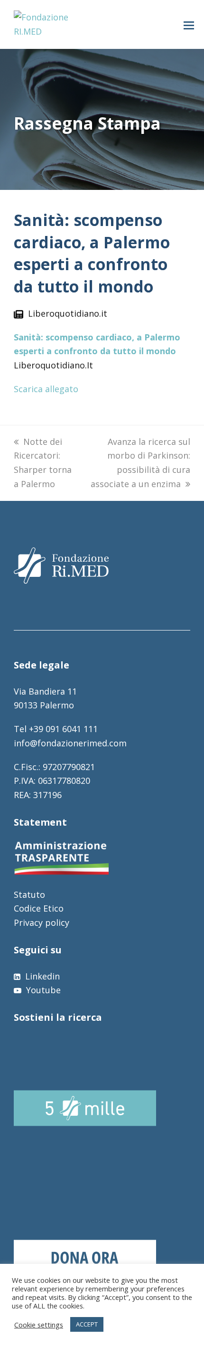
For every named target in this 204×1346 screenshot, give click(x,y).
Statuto (29, 894)
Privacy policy (41, 922)
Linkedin (41, 976)
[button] (189, 25)
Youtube (42, 990)
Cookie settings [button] (38, 1324)
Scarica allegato (46, 389)
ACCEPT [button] (87, 1324)
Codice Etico (39, 908)
